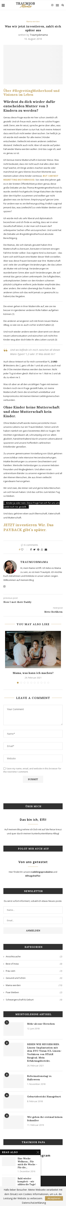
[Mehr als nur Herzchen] (13, 1029)
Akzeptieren (54, 1198)
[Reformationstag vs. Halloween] (13, 1081)
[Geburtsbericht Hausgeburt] (13, 1102)
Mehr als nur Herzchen (41, 1023)
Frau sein (34, 970)
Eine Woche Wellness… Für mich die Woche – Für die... (27, 1163)
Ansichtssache (34, 956)
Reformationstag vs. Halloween (39, 1078)
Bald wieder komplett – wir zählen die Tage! (27, 1181)
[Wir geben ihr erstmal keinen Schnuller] (13, 1122)
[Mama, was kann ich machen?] (33, 649)
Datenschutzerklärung (34, 1203)
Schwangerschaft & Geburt (34, 999)
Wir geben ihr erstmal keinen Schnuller (45, 1118)
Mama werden (33, 21)
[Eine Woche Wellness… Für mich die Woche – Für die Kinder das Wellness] (9, 1161)
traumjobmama (39, 34)
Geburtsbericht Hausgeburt (44, 1096)
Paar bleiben (34, 992)
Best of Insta (34, 963)
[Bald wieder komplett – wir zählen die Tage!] (9, 1181)
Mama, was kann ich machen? (33, 673)
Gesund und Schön (34, 977)
